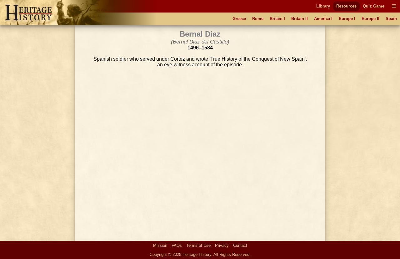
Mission (160, 245)
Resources (346, 6)
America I (323, 18)
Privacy (222, 245)
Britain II (299, 18)
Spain (391, 18)
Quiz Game (373, 6)
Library (323, 6)
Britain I (277, 18)
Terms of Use (198, 245)
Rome (257, 18)
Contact (240, 245)
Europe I (347, 18)
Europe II (370, 18)
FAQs (177, 245)
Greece (239, 18)
